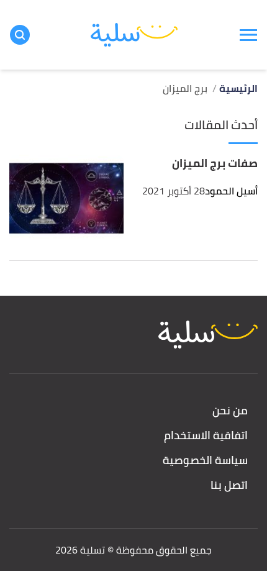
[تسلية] (134, 35)
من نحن (230, 411)
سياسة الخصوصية (205, 460)
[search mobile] (20, 35)
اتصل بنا (229, 485)
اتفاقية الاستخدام (206, 435)
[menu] (248, 35)
